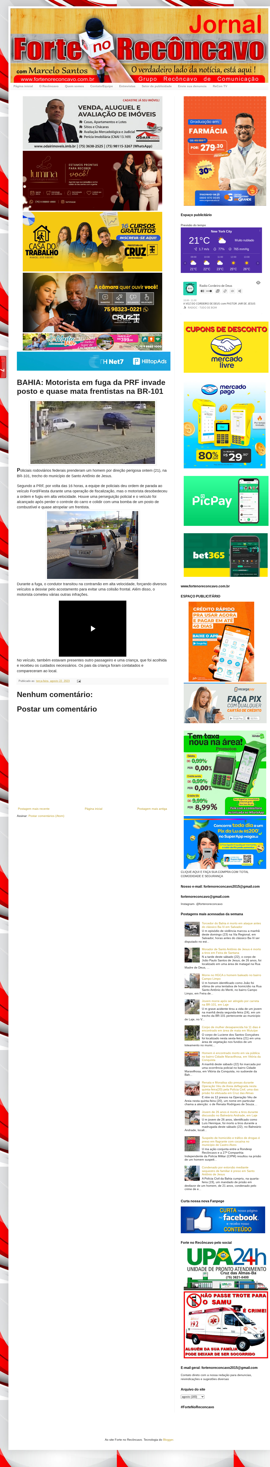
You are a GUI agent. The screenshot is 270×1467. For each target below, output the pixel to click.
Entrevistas (127, 86)
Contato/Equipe (101, 86)
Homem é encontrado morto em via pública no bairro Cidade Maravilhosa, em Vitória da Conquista (231, 1056)
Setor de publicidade (157, 86)
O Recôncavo (49, 86)
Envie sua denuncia (192, 86)
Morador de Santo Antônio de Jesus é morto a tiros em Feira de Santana (231, 950)
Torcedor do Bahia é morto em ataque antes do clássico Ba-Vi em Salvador (231, 925)
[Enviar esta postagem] (79, 681)
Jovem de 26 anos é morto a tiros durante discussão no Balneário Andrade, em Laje (230, 1113)
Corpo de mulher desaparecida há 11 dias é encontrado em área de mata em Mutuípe (231, 1028)
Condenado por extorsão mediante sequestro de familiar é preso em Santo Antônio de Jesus (228, 1171)
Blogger (168, 1439)
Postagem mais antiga (152, 808)
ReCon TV (220, 86)
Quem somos (74, 86)
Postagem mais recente (34, 808)
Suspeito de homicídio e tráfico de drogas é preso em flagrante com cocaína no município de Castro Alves (231, 1141)
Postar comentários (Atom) (46, 816)
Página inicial (23, 86)
